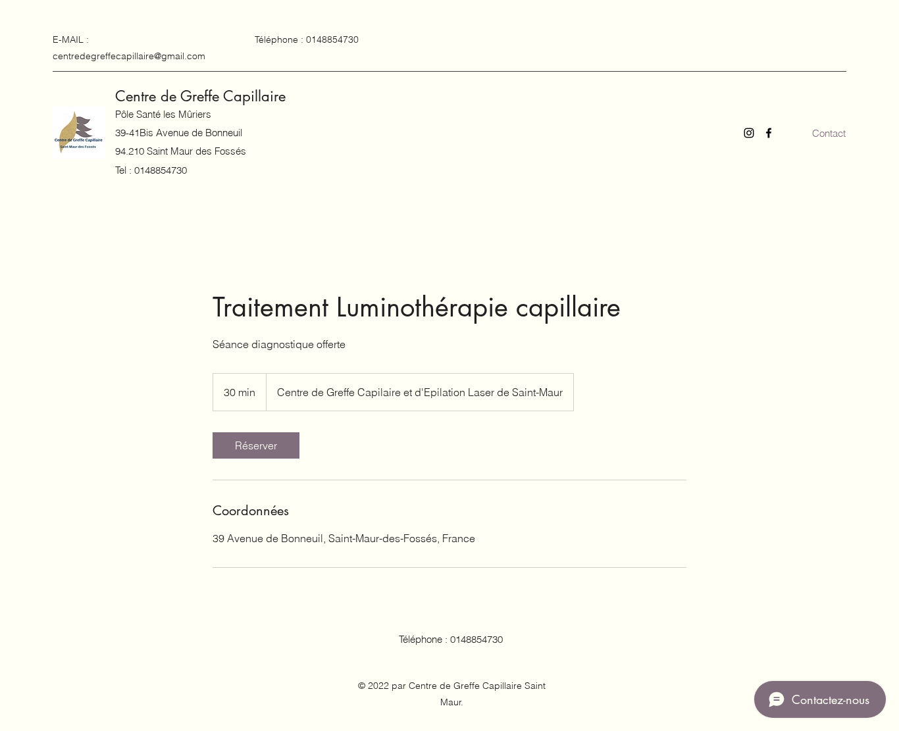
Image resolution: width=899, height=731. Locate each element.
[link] (256, 445)
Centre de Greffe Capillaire (200, 96)
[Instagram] (749, 132)
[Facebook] (768, 132)
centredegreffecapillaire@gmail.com (129, 56)
